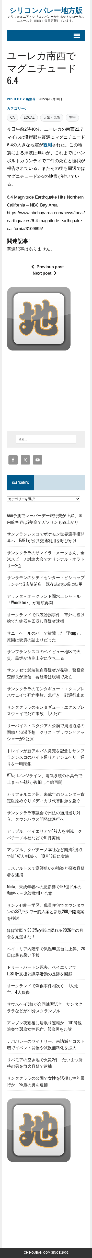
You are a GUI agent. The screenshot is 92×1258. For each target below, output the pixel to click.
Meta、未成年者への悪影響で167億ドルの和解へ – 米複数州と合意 (44, 889)
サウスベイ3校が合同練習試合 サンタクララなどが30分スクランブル (45, 1007)
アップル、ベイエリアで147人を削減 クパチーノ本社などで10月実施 (44, 834)
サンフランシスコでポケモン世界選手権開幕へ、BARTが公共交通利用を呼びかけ (46, 537)
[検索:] (46, 439)
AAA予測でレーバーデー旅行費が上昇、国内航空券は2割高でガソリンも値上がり (45, 518)
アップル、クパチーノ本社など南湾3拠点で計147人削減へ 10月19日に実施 (45, 852)
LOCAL (29, 117)
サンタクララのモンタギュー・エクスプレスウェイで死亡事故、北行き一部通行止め (46, 691)
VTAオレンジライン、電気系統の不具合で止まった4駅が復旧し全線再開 (44, 778)
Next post (42, 273)
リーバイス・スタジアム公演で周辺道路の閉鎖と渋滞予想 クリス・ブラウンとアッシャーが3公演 (46, 731)
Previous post (50, 267)
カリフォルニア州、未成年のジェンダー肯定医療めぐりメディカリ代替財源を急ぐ (46, 797)
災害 (72, 117)
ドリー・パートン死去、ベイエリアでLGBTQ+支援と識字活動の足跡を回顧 (41, 970)
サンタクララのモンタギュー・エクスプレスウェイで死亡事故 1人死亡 (46, 710)
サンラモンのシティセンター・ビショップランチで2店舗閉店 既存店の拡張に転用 (46, 580)
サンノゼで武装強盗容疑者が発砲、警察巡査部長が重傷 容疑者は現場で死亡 (46, 673)
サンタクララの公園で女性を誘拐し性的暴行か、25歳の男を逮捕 (46, 1081)
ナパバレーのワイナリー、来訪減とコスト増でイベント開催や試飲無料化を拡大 (46, 1044)
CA (12, 117)
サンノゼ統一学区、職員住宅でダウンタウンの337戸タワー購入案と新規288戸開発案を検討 (46, 911)
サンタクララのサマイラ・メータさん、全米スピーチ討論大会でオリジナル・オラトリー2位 (46, 559)
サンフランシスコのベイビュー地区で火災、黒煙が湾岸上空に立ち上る (43, 654)
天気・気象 (51, 117)
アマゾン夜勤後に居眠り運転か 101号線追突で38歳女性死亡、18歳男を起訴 (44, 1025)
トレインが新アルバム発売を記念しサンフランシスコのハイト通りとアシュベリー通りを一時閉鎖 (46, 757)
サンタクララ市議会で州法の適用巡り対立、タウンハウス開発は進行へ (43, 815)
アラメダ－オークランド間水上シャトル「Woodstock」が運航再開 (43, 599)
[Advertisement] (49, 389)
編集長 (30, 99)
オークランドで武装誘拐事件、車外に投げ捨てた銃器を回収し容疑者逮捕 (46, 617)
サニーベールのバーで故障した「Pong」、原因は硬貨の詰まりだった (45, 636)
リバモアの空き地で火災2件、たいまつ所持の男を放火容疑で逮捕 (45, 1062)
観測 (47, 144)
